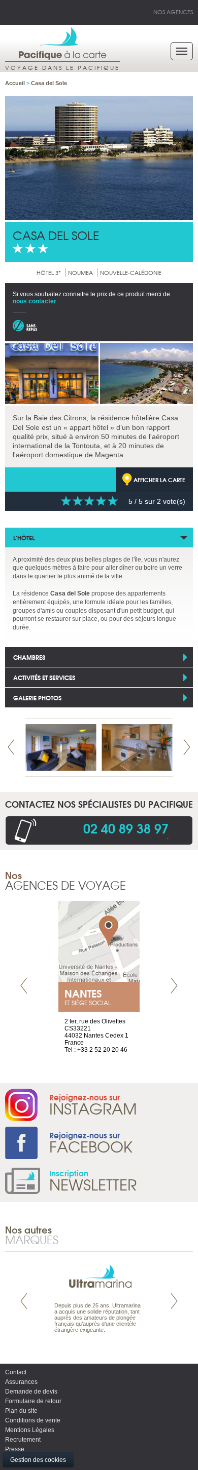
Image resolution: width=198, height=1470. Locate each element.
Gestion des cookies (38, 1459)
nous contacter (34, 301)
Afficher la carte (159, 479)
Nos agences (173, 12)
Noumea (80, 272)
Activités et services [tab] (44, 677)
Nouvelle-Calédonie (130, 272)
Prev (11, 747)
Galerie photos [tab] (37, 697)
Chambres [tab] (29, 657)
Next (186, 747)
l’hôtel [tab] (24, 537)
